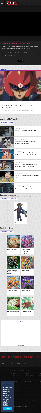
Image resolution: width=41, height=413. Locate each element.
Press (18, 364)
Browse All (7, 231)
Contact (26, 364)
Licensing (11, 364)
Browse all (7, 122)
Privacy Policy (25, 370)
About (3, 364)
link (2, 3)
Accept (8, 408)
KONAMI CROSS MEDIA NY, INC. (21, 357)
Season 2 (14, 119)
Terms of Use (14, 370)
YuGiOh (11, 3)
